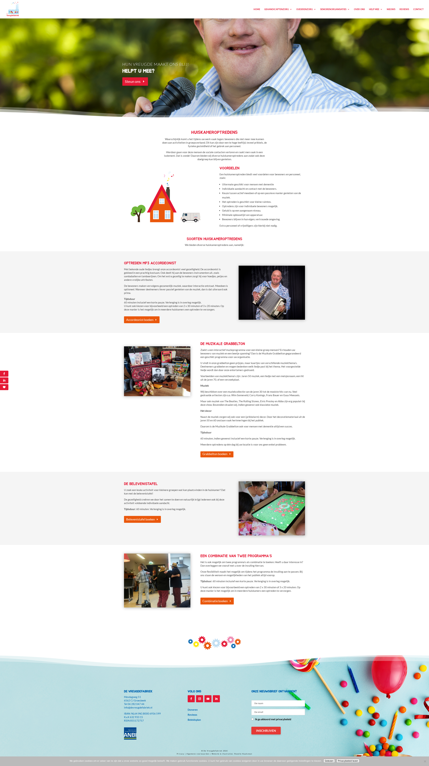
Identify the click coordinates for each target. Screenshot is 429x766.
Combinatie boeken (215, 601)
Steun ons (133, 81)
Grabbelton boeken (214, 454)
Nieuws (391, 9)
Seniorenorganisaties (333, 9)
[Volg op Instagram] (199, 698)
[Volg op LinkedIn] (216, 698)
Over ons (359, 9)
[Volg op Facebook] (191, 698)
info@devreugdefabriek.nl (138, 707)
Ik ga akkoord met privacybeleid (273, 719)
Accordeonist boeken (140, 320)
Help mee (374, 9)
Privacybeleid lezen (348, 760)
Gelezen (329, 760)
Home (257, 9)
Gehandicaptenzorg (276, 9)
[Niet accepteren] (424, 761)
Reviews (404, 9)
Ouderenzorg (304, 9)
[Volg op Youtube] (207, 698)
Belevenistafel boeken (140, 519)
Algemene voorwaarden (198, 754)
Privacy (180, 754)
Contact (418, 9)
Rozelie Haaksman (243, 754)
